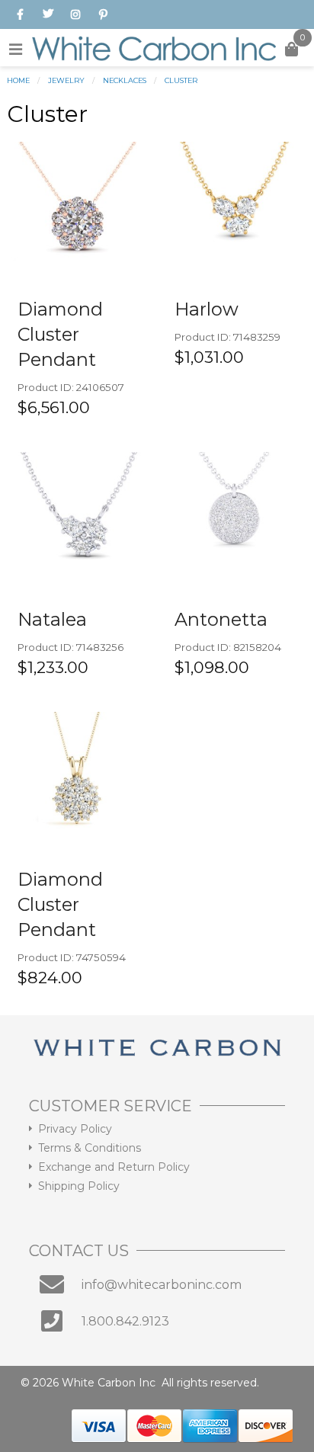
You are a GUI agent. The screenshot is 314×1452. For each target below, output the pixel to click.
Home (18, 80)
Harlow (207, 309)
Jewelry (66, 80)
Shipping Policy (79, 1186)
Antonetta (221, 619)
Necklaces (124, 80)
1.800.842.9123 (125, 1321)
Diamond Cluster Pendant (60, 334)
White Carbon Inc (108, 1382)
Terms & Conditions (89, 1148)
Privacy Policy (75, 1129)
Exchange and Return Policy (114, 1167)
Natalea (52, 619)
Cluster (181, 80)
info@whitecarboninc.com (162, 1284)
